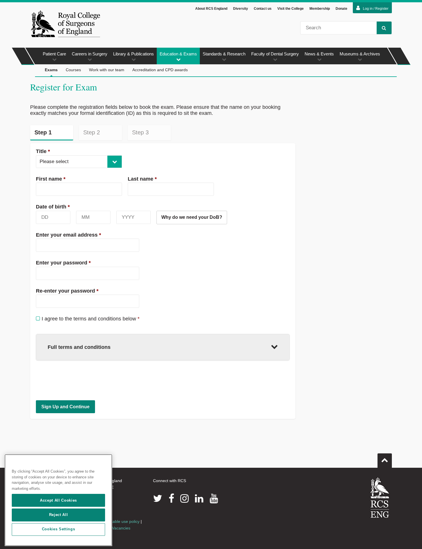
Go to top (385, 460)
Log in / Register (375, 9)
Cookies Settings (58, 529)
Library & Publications (133, 53)
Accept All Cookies (58, 500)
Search (384, 28)
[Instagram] (184, 498)
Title (43, 151)
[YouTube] (214, 498)
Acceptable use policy (120, 521)
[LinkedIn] (199, 498)
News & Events (319, 53)
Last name (142, 179)
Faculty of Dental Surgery (275, 53)
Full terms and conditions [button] (79, 347)
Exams (51, 69)
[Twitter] (157, 498)
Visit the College (290, 9)
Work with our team (106, 69)
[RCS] (380, 498)
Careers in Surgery (89, 53)
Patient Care (54, 53)
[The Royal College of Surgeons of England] (65, 24)
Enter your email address (68, 235)
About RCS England (211, 9)
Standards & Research (224, 53)
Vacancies (121, 528)
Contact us (263, 9)
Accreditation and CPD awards (160, 69)
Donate (341, 9)
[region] (58, 500)
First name (50, 179)
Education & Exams (178, 53)
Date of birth (53, 207)
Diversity (240, 9)
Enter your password (63, 263)
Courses (73, 69)
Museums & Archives (360, 53)
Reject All (58, 515)
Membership (319, 9)
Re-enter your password (67, 291)
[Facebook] (171, 498)
